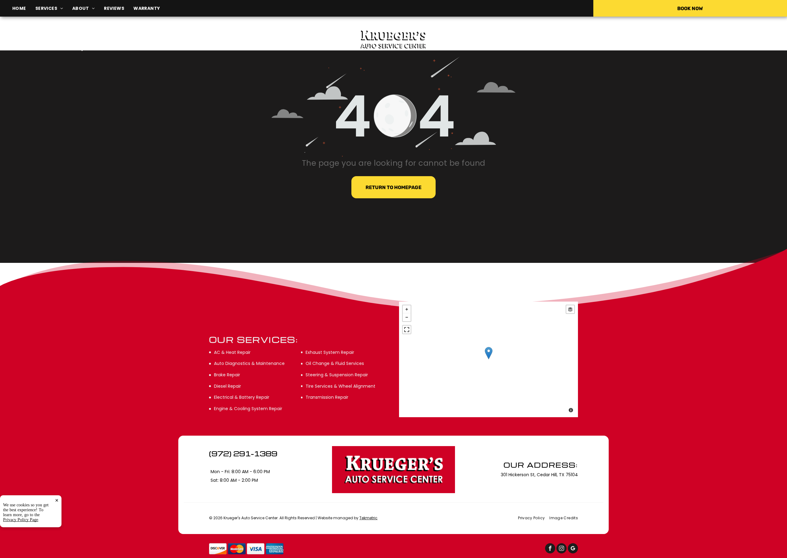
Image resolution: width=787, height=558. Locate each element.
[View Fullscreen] (407, 330)
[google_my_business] (573, 549)
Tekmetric (368, 517)
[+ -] (488, 359)
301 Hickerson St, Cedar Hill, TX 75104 (131, 48)
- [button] (407, 317)
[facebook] (550, 549)
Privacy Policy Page (20, 519)
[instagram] (561, 549)
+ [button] (407, 309)
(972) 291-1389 (659, 39)
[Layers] (570, 309)
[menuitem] (23, 8)
